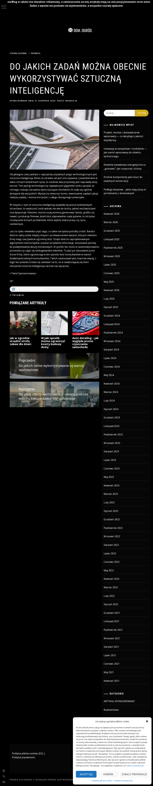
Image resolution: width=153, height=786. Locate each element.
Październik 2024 (113, 332)
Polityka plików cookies (102, 780)
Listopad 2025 (111, 239)
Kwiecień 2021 (111, 680)
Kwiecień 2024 (111, 383)
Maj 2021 (109, 672)
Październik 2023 (113, 434)
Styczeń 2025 (111, 307)
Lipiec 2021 (110, 655)
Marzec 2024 (111, 392)
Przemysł (19, 295)
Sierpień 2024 (111, 349)
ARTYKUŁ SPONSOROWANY (119, 701)
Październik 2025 (113, 247)
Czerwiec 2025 (112, 273)
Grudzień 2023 (112, 417)
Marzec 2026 (111, 222)
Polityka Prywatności (123, 780)
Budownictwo (111, 709)
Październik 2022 (113, 528)
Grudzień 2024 (112, 315)
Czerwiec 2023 (112, 468)
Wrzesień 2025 (112, 256)
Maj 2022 (109, 570)
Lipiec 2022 (110, 553)
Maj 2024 (109, 375)
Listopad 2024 (111, 324)
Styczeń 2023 (111, 511)
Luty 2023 (109, 502)
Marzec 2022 (111, 587)
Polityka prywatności (23, 757)
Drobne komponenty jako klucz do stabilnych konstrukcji (123, 179)
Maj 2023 (109, 477)
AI (72, 189)
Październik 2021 (113, 629)
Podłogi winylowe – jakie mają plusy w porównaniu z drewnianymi (125, 191)
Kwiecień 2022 (111, 578)
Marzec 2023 (111, 494)
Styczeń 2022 (111, 604)
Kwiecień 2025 (111, 290)
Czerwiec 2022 (112, 562)
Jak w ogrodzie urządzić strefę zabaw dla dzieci (20, 341)
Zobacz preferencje (134, 774)
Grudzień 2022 (112, 519)
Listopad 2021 (111, 621)
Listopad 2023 (111, 426)
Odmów (108, 774)
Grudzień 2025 (112, 230)
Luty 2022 (109, 596)
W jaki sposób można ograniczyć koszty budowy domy (53, 342)
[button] (147, 721)
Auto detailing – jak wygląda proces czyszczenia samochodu (85, 342)
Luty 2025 (109, 298)
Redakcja (71, 101)
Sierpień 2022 (111, 545)
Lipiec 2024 (110, 358)
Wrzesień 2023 (112, 443)
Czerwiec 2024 (112, 366)
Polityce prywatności (135, 765)
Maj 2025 (109, 281)
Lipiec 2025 (110, 264)
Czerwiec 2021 (112, 663)
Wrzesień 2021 (112, 638)
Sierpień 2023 (111, 451)
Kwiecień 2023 (111, 485)
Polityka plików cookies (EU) (27, 753)
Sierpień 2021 (111, 646)
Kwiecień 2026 (111, 213)
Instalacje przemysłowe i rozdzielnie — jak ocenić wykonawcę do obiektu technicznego (125, 152)
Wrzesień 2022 (112, 536)
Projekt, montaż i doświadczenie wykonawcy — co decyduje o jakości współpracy (123, 136)
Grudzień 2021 (112, 613)
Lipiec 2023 (110, 460)
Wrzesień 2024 (112, 341)
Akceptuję (86, 774)
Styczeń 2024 (111, 409)
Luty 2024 (109, 400)
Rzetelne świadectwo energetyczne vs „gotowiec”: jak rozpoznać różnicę (125, 166)
